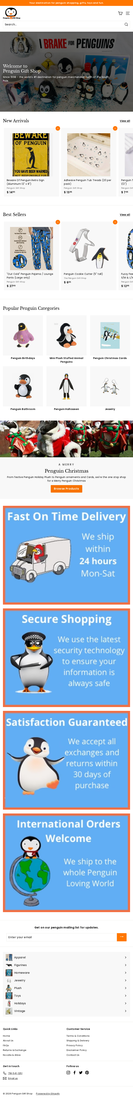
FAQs (6, 1045)
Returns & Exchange (14, 1050)
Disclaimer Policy (76, 1050)
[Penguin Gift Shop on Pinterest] (87, 1072)
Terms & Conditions (78, 1036)
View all (125, 121)
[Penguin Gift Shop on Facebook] (74, 1072)
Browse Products (66, 489)
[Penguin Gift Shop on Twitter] (81, 1072)
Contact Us (72, 1055)
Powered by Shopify (48, 1093)
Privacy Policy (74, 1045)
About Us (8, 1040)
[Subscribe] (122, 937)
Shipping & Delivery (77, 1040)
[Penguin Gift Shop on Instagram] (68, 1072)
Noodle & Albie (12, 1055)
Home (6, 1036)
